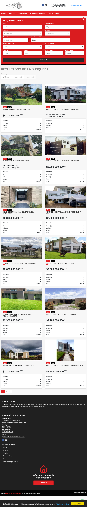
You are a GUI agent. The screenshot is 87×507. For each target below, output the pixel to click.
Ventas (12, 13)
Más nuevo (7, 77)
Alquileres (22, 13)
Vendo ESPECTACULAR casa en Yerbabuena (62, 161)
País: (4, 23)
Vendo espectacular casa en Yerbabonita (62, 109)
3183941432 (59, 6)
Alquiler (5, 453)
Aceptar (77, 503)
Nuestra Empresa (37, 13)
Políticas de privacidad (10, 461)
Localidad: (48, 30)
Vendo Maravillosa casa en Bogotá (17, 161)
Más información (62, 503)
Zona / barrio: (7, 37)
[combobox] (22, 27)
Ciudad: (5, 30)
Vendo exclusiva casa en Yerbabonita (61, 263)
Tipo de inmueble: (36, 37)
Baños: (26, 50)
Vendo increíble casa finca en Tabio (17, 109)
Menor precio (18, 77)
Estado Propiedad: (8, 43)
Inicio (3, 13)
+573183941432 (59, 5)
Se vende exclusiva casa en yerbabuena (18, 365)
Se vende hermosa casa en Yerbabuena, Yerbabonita (18, 213)
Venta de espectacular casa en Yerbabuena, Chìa (63, 213)
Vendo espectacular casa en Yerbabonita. (19, 263)
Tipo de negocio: (50, 43)
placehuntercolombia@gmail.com (13, 437)
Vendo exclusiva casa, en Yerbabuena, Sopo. (63, 314)
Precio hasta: (69, 50)
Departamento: (49, 23)
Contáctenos (53, 13)
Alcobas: (5, 50)
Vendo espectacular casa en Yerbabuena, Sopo (65, 365)
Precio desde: (49, 50)
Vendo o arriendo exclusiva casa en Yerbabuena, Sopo (17, 315)
